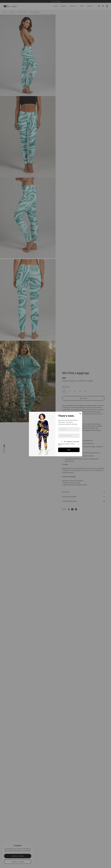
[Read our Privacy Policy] (79, 444)
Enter (68, 450)
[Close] (80, 414)
